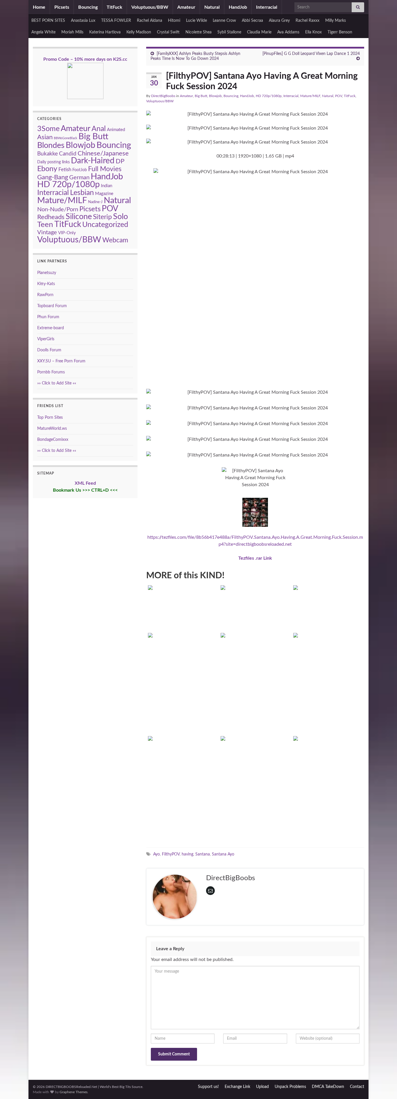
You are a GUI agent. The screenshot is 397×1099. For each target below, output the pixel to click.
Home (39, 7)
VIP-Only (67, 233)
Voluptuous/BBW (149, 7)
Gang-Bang (52, 177)
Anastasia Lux (83, 21)
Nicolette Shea (198, 32)
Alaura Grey (279, 21)
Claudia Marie (259, 32)
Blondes (51, 145)
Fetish (64, 169)
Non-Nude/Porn (57, 209)
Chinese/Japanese (103, 153)
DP (120, 161)
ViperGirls (45, 339)
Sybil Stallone (229, 32)
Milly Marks (335, 21)
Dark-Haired (93, 161)
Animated (116, 130)
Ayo (156, 854)
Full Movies (104, 169)
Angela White (43, 32)
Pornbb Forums (51, 372)
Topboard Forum (52, 306)
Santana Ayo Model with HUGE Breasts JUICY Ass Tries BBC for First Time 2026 (255, 611)
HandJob (238, 7)
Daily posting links (53, 162)
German (79, 177)
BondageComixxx (52, 440)
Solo (120, 217)
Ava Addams (288, 32)
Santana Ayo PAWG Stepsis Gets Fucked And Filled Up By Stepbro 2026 (328, 611)
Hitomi (174, 21)
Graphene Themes (73, 1092)
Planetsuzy (46, 273)
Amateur (186, 7)
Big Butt (201, 96)
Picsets (61, 7)
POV (338, 96)
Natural (212, 7)
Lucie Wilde (196, 21)
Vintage (47, 232)
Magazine (104, 193)
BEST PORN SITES (48, 21)
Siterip (102, 217)
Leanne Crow (224, 21)
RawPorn (45, 295)
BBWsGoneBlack (65, 138)
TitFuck (114, 7)
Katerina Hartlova (105, 32)
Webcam (115, 240)
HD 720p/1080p (269, 96)
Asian (45, 137)
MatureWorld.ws (52, 429)
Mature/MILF (310, 96)
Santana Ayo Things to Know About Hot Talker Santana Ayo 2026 (183, 819)
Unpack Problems (290, 1087)
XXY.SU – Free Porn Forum (61, 361)
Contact (357, 1087)
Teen (45, 224)
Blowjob (215, 96)
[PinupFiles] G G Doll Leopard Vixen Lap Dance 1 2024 (311, 54)
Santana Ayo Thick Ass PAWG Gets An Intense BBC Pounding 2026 (183, 611)
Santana (202, 854)
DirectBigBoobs (163, 96)
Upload (262, 1087)
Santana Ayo (223, 854)
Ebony (47, 169)
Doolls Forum (49, 350)
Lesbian (82, 192)
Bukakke (47, 154)
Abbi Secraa (252, 21)
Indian (106, 186)
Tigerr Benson (340, 32)
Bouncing (88, 7)
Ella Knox (313, 32)
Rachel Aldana (149, 21)
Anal (99, 129)
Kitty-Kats (46, 284)
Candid (67, 154)
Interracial (266, 7)
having (187, 854)
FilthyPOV (171, 854)
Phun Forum (48, 317)
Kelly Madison (138, 32)
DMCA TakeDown (328, 1087)
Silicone (79, 217)
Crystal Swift (168, 32)
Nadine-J (95, 202)
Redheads (51, 217)
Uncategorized (105, 224)
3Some (48, 129)
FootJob (79, 170)
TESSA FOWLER (116, 21)
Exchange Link (237, 1087)
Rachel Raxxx (307, 21)
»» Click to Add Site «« (56, 383)
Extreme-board (50, 328)
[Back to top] (384, 1086)
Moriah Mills (72, 32)
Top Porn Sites (50, 418)
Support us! (208, 1087)
